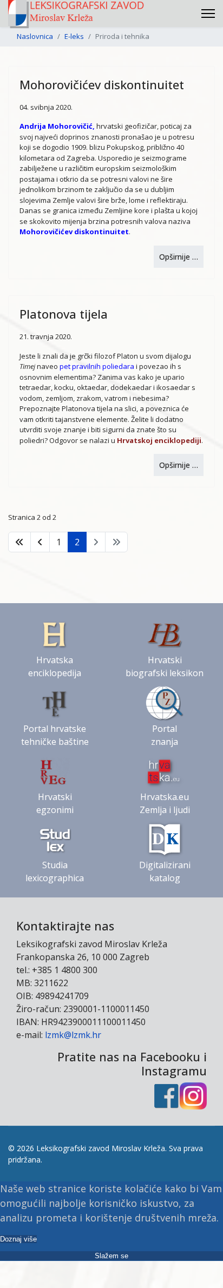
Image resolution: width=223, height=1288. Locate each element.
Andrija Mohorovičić (56, 126)
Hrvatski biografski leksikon (165, 666)
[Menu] (208, 13)
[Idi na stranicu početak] (19, 542)
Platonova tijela (63, 314)
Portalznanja (164, 735)
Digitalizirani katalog (165, 871)
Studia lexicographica (54, 871)
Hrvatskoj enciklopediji (159, 440)
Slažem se (111, 1256)
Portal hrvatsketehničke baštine (55, 735)
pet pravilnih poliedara (97, 366)
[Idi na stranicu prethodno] (40, 542)
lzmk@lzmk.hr (73, 1035)
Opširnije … (178, 257)
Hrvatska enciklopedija (54, 666)
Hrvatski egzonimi (55, 803)
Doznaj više (18, 1239)
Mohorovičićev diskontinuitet (101, 84)
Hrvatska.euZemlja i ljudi (165, 803)
